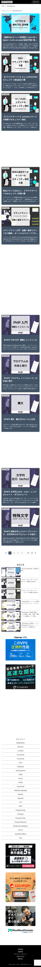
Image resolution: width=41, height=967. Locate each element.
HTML (20, 782)
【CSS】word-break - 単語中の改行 (30, 569)
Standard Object (20, 834)
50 (32, 553)
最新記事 (20, 565)
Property (20, 814)
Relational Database (20, 826)
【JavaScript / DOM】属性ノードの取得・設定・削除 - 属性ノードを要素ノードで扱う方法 (30, 614)
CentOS (20, 751)
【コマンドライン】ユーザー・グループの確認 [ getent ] (29, 591)
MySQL (20, 794)
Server (20, 830)
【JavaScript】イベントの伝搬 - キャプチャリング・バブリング (30, 603)
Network (20, 798)
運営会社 (20, 959)
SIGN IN (36, 2)
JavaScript (20, 786)
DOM (20, 774)
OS (20, 802)
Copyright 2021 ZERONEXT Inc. (20, 964)
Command (20, 755)
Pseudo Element (20, 822)
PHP (20, 806)
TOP (2, 6)
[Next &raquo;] (35, 552)
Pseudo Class (20, 818)
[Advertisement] (20, 149)
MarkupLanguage (20, 790)
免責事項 (20, 951)
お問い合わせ (20, 956)
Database (20, 766)
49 (28, 553)
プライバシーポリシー (20, 954)
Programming (20, 810)
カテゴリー (20, 739)
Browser (20, 747)
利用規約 (20, 949)
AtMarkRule (20, 743)
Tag (20, 838)
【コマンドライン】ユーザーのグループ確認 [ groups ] (29, 580)
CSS (20, 763)
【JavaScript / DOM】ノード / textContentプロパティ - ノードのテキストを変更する (30, 625)
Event (21, 778)
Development (11, 6)
